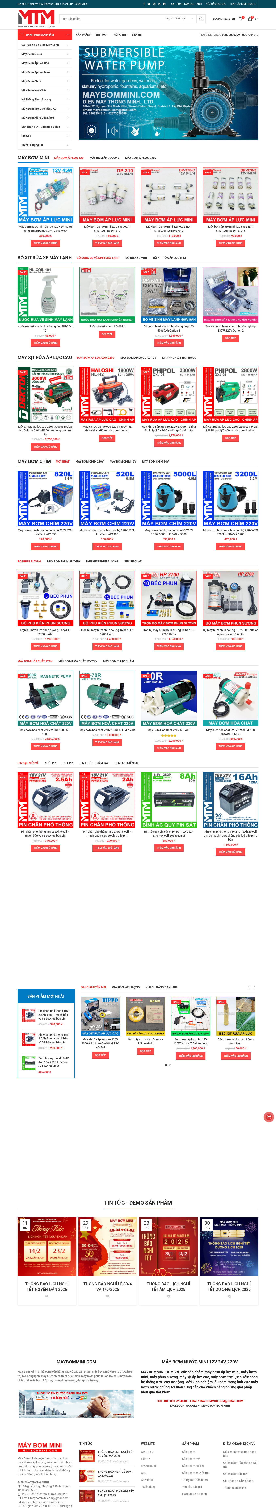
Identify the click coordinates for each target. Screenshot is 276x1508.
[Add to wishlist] (70, 182)
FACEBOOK (177, 1405)
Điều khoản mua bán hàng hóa (239, 1453)
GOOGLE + (193, 1405)
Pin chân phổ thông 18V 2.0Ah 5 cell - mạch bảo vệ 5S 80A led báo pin (53, 1038)
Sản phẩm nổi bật (193, 1465)
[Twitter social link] (149, 4)
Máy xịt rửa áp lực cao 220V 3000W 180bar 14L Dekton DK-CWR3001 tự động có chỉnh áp (45, 430)
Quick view (70, 173)
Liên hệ (145, 1458)
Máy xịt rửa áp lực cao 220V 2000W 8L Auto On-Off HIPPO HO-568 (100, 1043)
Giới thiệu (147, 1451)
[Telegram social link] (164, 4)
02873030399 (231, 34)
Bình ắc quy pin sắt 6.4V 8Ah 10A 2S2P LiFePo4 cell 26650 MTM (53, 1062)
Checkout (147, 1480)
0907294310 (250, 34)
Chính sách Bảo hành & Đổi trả (240, 1464)
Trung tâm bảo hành (195, 1480)
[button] (45, 243)
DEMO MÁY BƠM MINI (215, 1405)
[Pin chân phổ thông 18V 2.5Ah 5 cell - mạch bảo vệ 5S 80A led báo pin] (28, 1017)
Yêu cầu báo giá (192, 1486)
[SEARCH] (201, 18)
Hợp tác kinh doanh (194, 1493)
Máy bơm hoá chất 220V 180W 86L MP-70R (107, 730)
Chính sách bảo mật (235, 1473)
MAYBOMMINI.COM (157, 1372)
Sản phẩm (188, 1451)
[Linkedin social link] (159, 4)
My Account (148, 1465)
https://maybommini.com (49, 1502)
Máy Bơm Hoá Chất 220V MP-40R (168, 730)
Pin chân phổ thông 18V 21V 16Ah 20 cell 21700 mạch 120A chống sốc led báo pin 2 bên (230, 835)
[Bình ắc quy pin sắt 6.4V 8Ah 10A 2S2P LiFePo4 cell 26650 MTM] (28, 1065)
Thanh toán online (234, 1487)
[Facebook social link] (144, 4)
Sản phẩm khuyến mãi (196, 1472)
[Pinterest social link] (154, 4)
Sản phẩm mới (191, 1458)
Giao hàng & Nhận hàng (238, 1480)
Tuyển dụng (148, 1486)
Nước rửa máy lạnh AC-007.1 (107, 326)
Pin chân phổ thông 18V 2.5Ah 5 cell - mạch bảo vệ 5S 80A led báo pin (53, 1014)
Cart (143, 1472)
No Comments (121, 1461)
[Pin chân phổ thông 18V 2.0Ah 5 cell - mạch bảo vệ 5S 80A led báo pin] (28, 1041)
